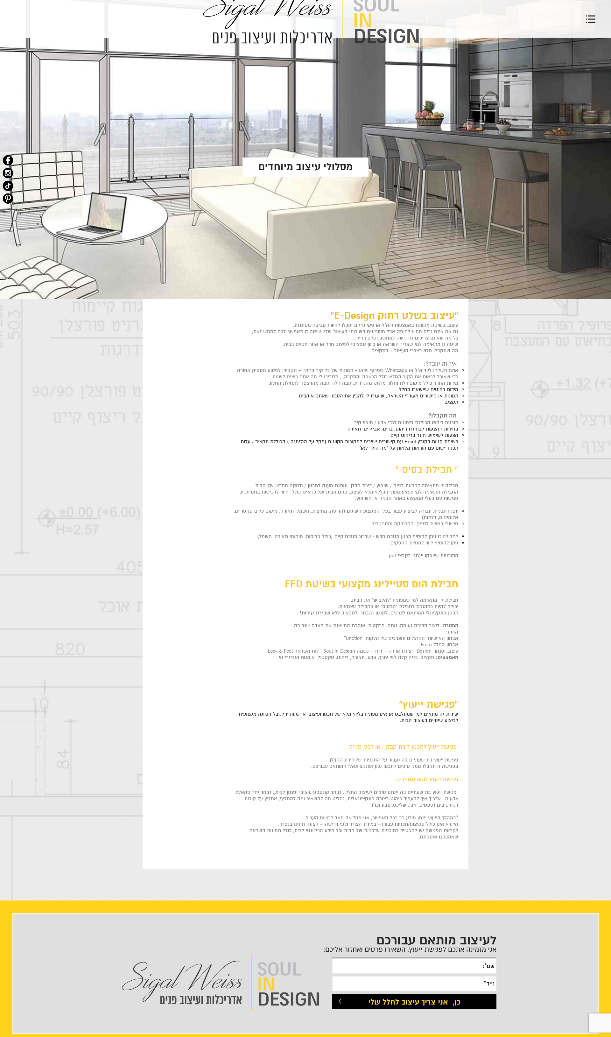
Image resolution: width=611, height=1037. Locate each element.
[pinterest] (8, 198)
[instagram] (8, 173)
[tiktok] (8, 186)
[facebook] (8, 160)
